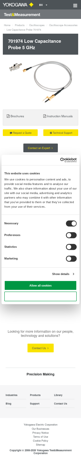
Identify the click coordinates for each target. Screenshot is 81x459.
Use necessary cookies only (40, 296)
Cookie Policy (40, 440)
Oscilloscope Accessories (63, 25)
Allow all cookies (40, 285)
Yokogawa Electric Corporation (40, 424)
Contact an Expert (39, 148)
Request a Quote (22, 132)
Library (58, 395)
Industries (11, 395)
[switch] (71, 235)
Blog (8, 403)
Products (20, 25)
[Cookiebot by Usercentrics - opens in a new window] (60, 160)
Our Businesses (40, 428)
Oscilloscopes (37, 25)
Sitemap (40, 444)
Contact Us (39, 348)
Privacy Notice (40, 432)
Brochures (17, 116)
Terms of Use (40, 436)
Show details (60, 274)
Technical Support (62, 132)
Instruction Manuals (60, 116)
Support (34, 403)
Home (7, 25)
